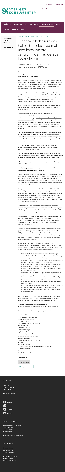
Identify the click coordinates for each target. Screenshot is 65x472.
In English (49, 4)
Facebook (9, 402)
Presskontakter (8, 47)
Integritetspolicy (8, 458)
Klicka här (10, 431)
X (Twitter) (10, 409)
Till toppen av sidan (25, 367)
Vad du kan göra (20, 24)
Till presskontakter (8, 389)
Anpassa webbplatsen (9, 460)
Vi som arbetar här (8, 387)
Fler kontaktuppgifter (9, 393)
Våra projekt (33, 24)
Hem (19, 36)
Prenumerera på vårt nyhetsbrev (7, 41)
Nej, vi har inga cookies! (10, 456)
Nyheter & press (47, 24)
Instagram (10, 406)
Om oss (6, 30)
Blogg (58, 24)
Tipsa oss (6, 385)
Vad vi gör (7, 24)
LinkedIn (9, 413)
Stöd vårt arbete (18, 30)
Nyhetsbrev (59, 4)
